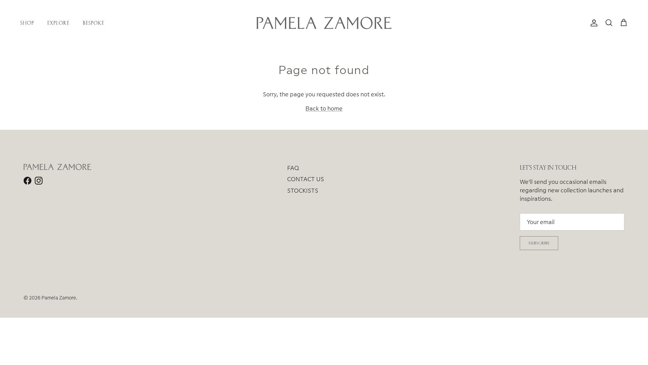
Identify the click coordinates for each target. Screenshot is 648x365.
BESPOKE (93, 23)
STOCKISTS (302, 190)
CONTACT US (305, 178)
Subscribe (539, 243)
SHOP (27, 23)
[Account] (592, 23)
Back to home (324, 108)
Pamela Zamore (59, 297)
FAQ (293, 167)
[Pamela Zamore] (324, 23)
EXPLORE (58, 23)
